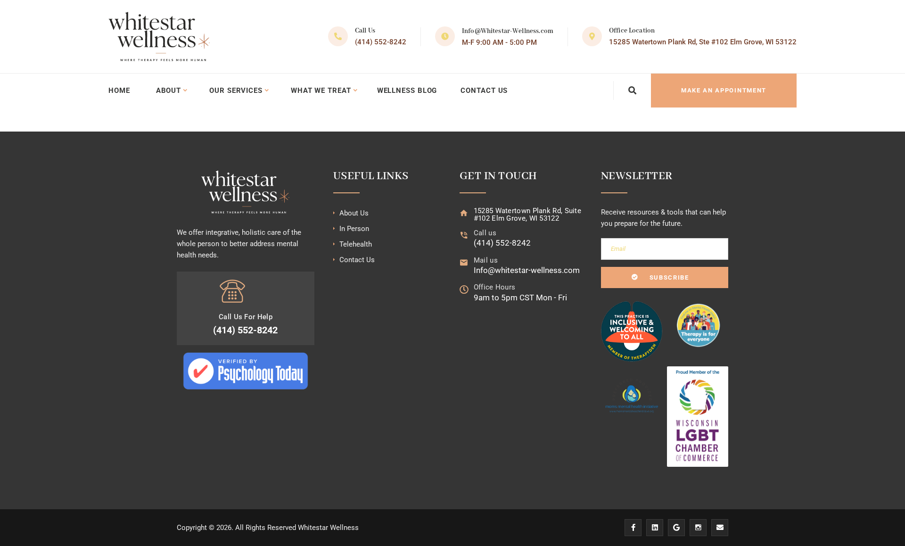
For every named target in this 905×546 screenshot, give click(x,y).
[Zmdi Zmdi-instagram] (698, 527)
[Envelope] (719, 527)
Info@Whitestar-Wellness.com (507, 31)
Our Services (236, 90)
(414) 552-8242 (380, 42)
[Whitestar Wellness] (159, 36)
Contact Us (484, 90)
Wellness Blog (407, 90)
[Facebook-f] (633, 527)
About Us (354, 213)
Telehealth (355, 244)
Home (119, 90)
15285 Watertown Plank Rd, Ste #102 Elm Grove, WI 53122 (703, 42)
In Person (354, 228)
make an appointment (723, 90)
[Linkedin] (654, 527)
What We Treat (321, 90)
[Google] (676, 527)
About (168, 90)
